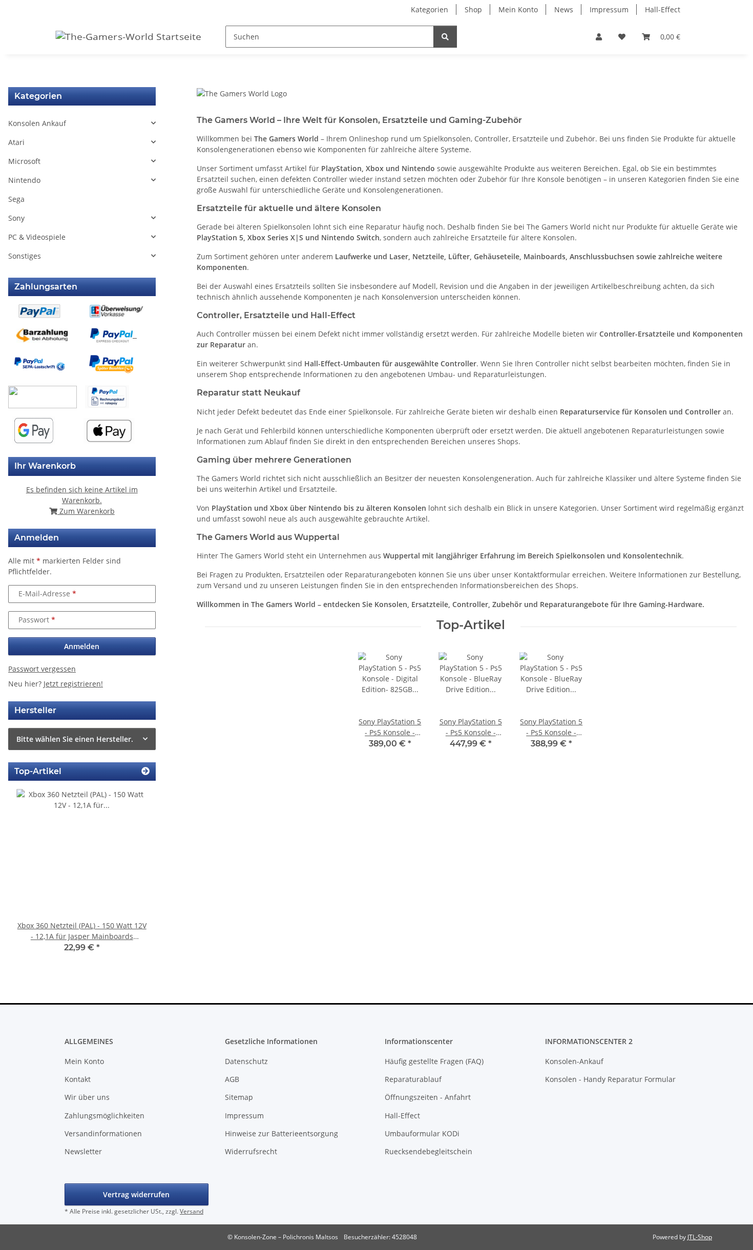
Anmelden (81, 646)
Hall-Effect (662, 9)
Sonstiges (24, 256)
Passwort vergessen (42, 669)
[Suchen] (445, 37)
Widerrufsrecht (251, 1151)
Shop (473, 9)
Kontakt (78, 1079)
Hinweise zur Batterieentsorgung (281, 1133)
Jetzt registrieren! (73, 684)
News (563, 9)
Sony (16, 218)
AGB (232, 1079)
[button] (599, 36)
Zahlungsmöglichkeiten (104, 1115)
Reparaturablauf (413, 1079)
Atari (16, 142)
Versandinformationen (103, 1133)
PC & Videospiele (37, 237)
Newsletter (83, 1151)
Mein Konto (518, 9)
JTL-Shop (699, 1237)
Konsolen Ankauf (37, 123)
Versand (191, 1211)
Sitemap (239, 1097)
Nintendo (24, 180)
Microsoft (24, 161)
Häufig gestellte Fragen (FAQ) (434, 1061)
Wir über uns (87, 1097)
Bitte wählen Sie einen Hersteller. (74, 739)
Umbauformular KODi (422, 1133)
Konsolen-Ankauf (574, 1061)
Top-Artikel (470, 625)
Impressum (609, 9)
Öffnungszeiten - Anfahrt (428, 1097)
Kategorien (429, 9)
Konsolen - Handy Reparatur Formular (610, 1079)
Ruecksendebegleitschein (428, 1151)
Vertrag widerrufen (136, 1194)
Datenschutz (246, 1061)
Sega (16, 199)
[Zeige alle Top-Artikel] (145, 771)
